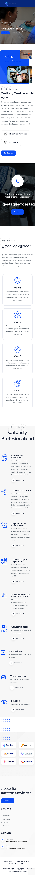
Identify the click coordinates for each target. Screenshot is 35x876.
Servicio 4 (6, 826)
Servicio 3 (6, 822)
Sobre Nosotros (17, 32)
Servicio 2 (6, 819)
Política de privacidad (16, 864)
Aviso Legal (8, 861)
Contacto (5, 32)
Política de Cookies (22, 861)
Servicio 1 (6, 816)
